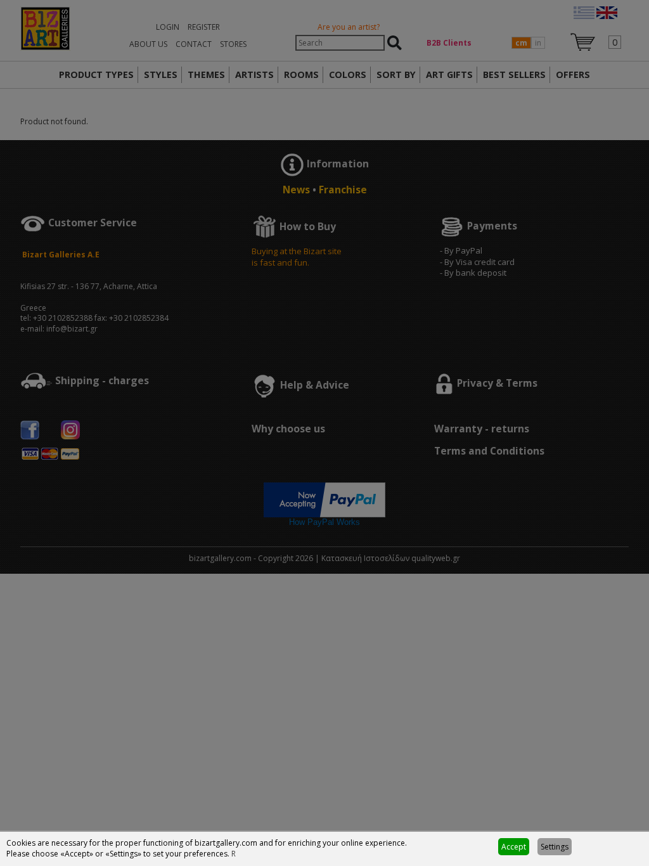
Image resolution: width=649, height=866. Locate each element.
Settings (555, 846)
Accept (513, 846)
